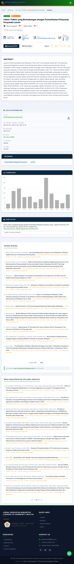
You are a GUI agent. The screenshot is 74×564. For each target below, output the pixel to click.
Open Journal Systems (30, 561)
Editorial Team (8, 542)
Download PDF (12, 46)
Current (42, 517)
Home (3, 10)
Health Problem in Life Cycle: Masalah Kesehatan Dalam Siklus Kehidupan (39, 306)
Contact (6, 546)
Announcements (45, 523)
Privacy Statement (10, 549)
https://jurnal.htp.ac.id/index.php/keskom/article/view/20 (20, 229)
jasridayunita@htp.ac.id (49, 539)
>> (42, 500)
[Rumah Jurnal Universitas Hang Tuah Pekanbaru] (19, 527)
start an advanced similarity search (24, 368)
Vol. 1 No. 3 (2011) (8, 137)
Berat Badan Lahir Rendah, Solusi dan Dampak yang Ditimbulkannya (36, 457)
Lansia (33, 162)
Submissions (8, 539)
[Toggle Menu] (70, 3)
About (42, 527)
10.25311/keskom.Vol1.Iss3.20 (46, 38)
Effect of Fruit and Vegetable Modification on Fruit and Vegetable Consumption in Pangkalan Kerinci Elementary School (38, 388)
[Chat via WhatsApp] (69, 553)
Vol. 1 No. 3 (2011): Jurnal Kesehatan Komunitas (30, 10)
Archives (10, 10)
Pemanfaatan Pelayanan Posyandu (16, 162)
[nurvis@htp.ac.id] (21, 25)
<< (32, 500)
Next (41, 362)
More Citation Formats (13, 232)
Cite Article (28, 46)
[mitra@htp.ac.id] (36, 25)
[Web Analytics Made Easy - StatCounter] (6, 519)
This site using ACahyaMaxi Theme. (47, 561)
